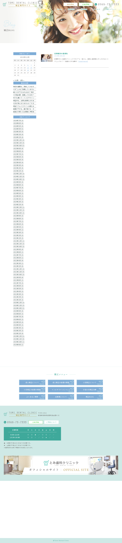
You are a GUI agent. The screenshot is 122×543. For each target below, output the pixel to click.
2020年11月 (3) (18, 305)
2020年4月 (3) (18, 325)
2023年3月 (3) (18, 232)
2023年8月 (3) (18, 218)
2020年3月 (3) (18, 328)
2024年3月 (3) (18, 199)
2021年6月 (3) (18, 286)
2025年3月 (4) (18, 165)
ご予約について (51, 422)
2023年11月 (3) (18, 210)
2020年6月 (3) (18, 319)
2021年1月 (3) (18, 300)
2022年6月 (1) (18, 258)
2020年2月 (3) (18, 331)
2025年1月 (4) (18, 171)
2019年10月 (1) (18, 342)
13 (28, 68)
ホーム (59, 10)
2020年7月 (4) (18, 317)
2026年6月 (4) (18, 123)
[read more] (83, 61)
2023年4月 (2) (18, 230)
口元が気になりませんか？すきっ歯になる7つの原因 (30, 103)
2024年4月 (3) (18, 196)
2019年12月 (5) (18, 336)
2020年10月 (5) (18, 308)
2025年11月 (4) (18, 143)
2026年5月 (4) (18, 126)
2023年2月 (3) (18, 235)
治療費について (61, 397)
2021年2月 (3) (18, 297)
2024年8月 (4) (18, 185)
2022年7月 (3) (18, 255)
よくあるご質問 (32, 397)
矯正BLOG (90, 397)
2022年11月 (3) (18, 244)
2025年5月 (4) (18, 160)
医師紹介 (84, 10)
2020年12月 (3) (18, 302)
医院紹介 (71, 10)
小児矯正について (89, 382)
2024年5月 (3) (18, 193)
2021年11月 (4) (18, 272)
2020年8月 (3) (18, 314)
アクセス (97, 10)
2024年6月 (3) (18, 190)
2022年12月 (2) (18, 241)
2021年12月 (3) (18, 269)
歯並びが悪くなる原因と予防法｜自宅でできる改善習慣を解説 (34, 112)
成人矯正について (32, 382)
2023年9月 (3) (18, 216)
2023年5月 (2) (18, 227)
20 (28, 70)
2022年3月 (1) (18, 263)
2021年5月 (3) (18, 288)
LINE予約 (85, 4)
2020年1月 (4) (18, 333)
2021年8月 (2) (18, 280)
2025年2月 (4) (18, 168)
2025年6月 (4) (18, 157)
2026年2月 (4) (18, 134)
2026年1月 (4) (18, 137)
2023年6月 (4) (18, 224)
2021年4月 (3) (18, 291)
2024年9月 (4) (18, 182)
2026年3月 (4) (18, 132)
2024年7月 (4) (18, 188)
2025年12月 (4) (18, 140)
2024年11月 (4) (18, 176)
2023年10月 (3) (18, 213)
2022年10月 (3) (18, 246)
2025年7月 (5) (18, 154)
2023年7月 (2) (18, 221)
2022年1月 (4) (18, 266)
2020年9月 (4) (18, 311)
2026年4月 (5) (18, 129)
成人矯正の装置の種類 (61, 382)
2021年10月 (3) (18, 274)
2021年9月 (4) (18, 277)
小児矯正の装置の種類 (32, 389)
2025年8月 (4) (18, 151)
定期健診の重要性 (61, 53)
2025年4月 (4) (18, 162)
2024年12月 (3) (18, 174)
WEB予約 (70, 4)
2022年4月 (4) (18, 260)
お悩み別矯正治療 (89, 389)
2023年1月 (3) (18, 238)
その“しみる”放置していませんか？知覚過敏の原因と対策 (32, 89)
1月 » (22, 80)
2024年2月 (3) (18, 202)
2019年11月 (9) (18, 339)
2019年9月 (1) (18, 345)
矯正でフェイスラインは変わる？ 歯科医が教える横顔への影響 (34, 106)
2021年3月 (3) (18, 294)
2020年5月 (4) (18, 322)
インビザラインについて (61, 389)
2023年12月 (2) (18, 207)
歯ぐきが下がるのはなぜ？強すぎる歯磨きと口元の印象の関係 (34, 92)
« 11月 (15, 80)
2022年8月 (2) (18, 252)
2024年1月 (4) (18, 204)
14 (31, 68)
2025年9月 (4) (18, 148)
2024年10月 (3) (18, 179)
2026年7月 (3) (18, 120)
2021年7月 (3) (18, 283)
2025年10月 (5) (18, 146)
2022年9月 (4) (18, 249)
